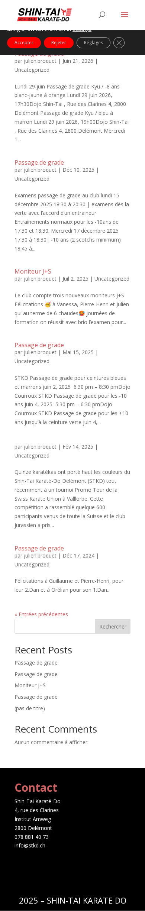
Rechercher (112, 626)
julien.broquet (40, 60)
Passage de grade (39, 162)
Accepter (23, 42)
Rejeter (58, 42)
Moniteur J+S (32, 271)
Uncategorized (31, 69)
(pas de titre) (29, 708)
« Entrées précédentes (41, 614)
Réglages (93, 42)
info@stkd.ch (29, 845)
